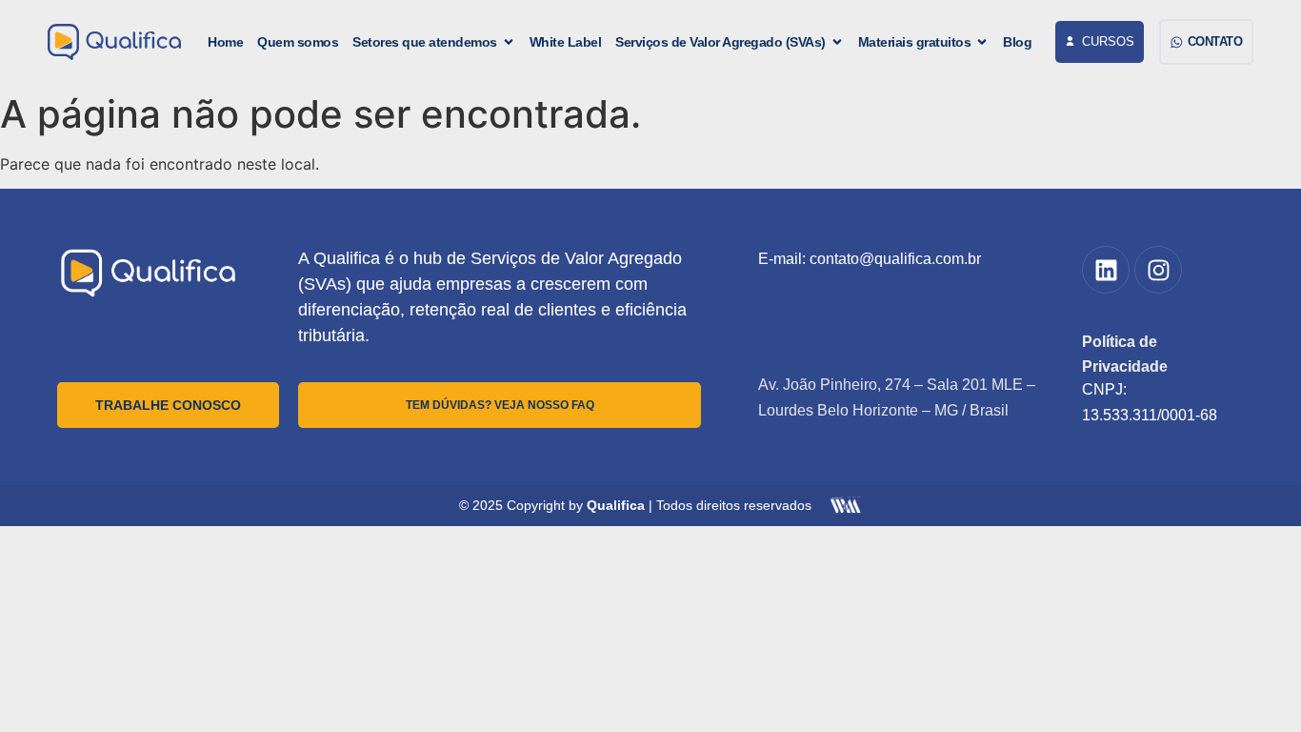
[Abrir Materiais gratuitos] (982, 42)
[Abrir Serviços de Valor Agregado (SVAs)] (837, 42)
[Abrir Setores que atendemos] (508, 42)
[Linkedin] (1106, 270)
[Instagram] (1158, 270)
